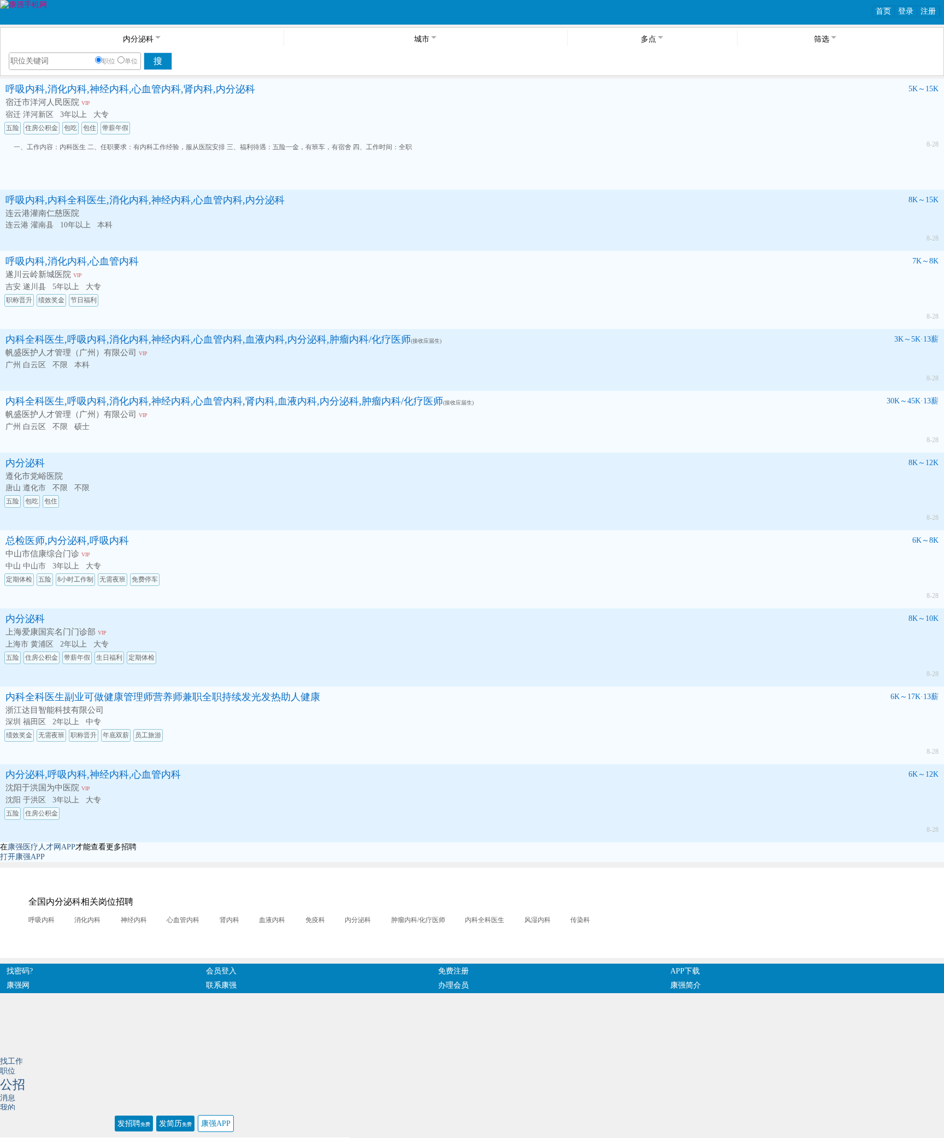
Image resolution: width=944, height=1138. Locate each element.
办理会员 (453, 985)
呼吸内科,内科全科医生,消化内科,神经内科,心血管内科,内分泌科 (145, 200)
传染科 (580, 920)
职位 (108, 61)
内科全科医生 (484, 920)
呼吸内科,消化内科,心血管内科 (72, 261)
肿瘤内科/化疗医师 (418, 920)
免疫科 (315, 920)
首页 (883, 11)
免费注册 (453, 971)
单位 (131, 61)
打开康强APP (22, 857)
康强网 (18, 985)
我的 (7, 1108)
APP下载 (685, 971)
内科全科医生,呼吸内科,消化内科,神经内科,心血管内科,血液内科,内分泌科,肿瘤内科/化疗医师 (208, 339)
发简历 (175, 1123)
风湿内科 (537, 920)
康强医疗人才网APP (41, 847)
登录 (905, 11)
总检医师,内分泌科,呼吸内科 (67, 540)
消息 (7, 1098)
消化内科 (87, 920)
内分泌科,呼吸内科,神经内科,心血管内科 (93, 774)
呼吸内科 (41, 920)
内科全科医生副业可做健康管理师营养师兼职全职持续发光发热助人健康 (162, 696)
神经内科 (134, 920)
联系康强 (221, 985)
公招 (12, 1085)
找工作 (11, 1061)
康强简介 (685, 985)
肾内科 (229, 920)
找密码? (20, 971)
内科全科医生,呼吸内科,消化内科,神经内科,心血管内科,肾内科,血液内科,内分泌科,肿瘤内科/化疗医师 (224, 401)
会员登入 (221, 971)
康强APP (216, 1123)
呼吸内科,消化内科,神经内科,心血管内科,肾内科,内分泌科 (130, 89)
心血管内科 (183, 920)
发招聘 (133, 1123)
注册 (928, 11)
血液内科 (272, 920)
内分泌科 (25, 462)
